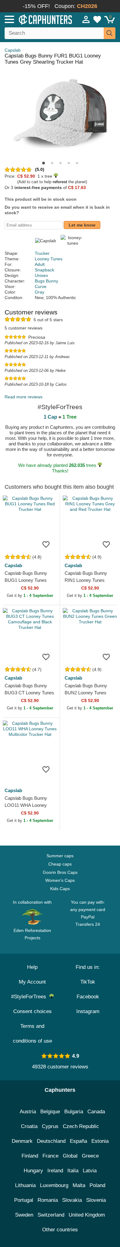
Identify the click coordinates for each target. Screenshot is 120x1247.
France (50, 1156)
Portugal (23, 1200)
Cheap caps (60, 864)
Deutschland (51, 1141)
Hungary (33, 1171)
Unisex (41, 275)
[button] (43, 163)
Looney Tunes (48, 258)
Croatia (29, 1126)
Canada (96, 1112)
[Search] (109, 33)
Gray (39, 292)
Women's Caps (60, 880)
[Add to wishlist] (46, 544)
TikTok (87, 982)
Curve (40, 286)
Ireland (55, 1171)
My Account (32, 982)
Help (32, 967)
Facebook (88, 997)
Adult (40, 264)
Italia (72, 1171)
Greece (90, 1156)
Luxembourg (54, 1185)
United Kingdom (87, 1215)
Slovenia (96, 1200)
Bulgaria (73, 1112)
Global (70, 1156)
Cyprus (50, 1126)
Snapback (44, 269)
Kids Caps (60, 888)
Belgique (50, 1112)
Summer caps (60, 855)
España (78, 1141)
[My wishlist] (97, 19)
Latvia (90, 1171)
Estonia (100, 1141)
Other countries (60, 1230)
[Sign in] (86, 19)
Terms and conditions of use (32, 1033)
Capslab (13, 50)
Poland (97, 1185)
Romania (48, 1200)
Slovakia (72, 1200)
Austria (28, 1112)
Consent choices (32, 1011)
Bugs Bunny (46, 280)
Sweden (24, 1215)
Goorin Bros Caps (60, 872)
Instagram (87, 1011)
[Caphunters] (35, 19)
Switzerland (51, 1215)
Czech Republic (81, 1126)
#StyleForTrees (30, 997)
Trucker (42, 253)
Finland (30, 1156)
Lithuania (25, 1185)
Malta (79, 1185)
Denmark (22, 1141)
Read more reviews (23, 396)
